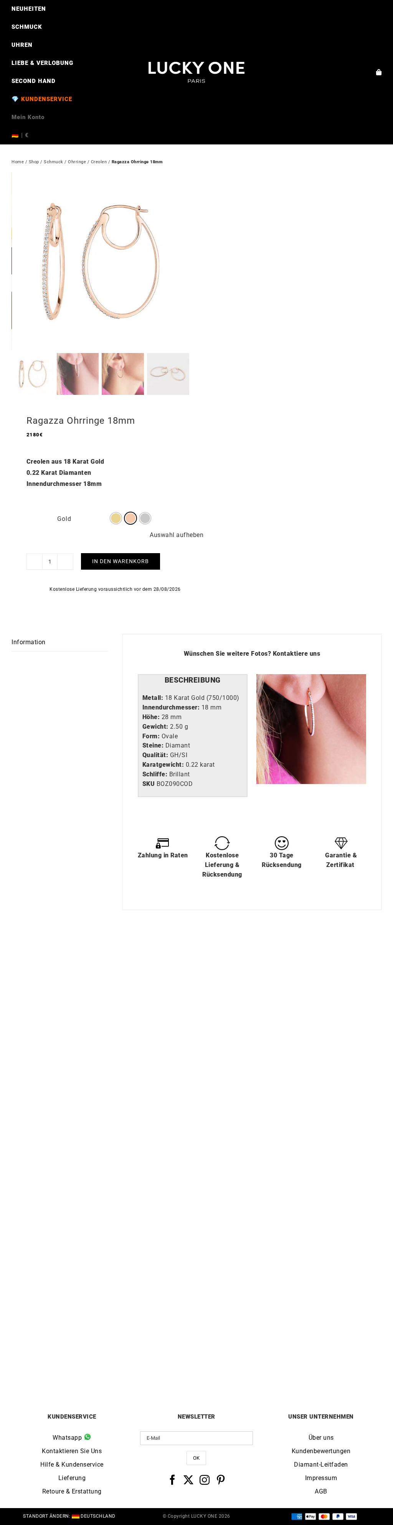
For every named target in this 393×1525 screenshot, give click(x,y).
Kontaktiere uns (296, 653)
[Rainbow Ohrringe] (104, 956)
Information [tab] (29, 642)
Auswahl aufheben (176, 535)
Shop (34, 161)
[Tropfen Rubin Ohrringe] (289, 1176)
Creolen (99, 161)
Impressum (321, 1478)
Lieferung (72, 1478)
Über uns (321, 1437)
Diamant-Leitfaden (321, 1464)
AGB (321, 1491)
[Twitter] (188, 1480)
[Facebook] (172, 1480)
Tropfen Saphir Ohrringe (104, 1360)
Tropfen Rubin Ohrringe (289, 1360)
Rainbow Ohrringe (104, 1140)
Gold (64, 518)
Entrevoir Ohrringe (289, 1140)
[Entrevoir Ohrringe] (289, 956)
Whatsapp (68, 1437)
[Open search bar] (196, 147)
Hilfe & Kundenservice (72, 1464)
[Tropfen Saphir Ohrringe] (104, 1176)
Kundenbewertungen (321, 1451)
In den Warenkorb (120, 561)
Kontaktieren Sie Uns (72, 1451)
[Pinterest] (221, 1480)
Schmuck (53, 161)
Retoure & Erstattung (72, 1491)
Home (18, 161)
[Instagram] (205, 1480)
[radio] (116, 518)
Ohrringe (77, 161)
